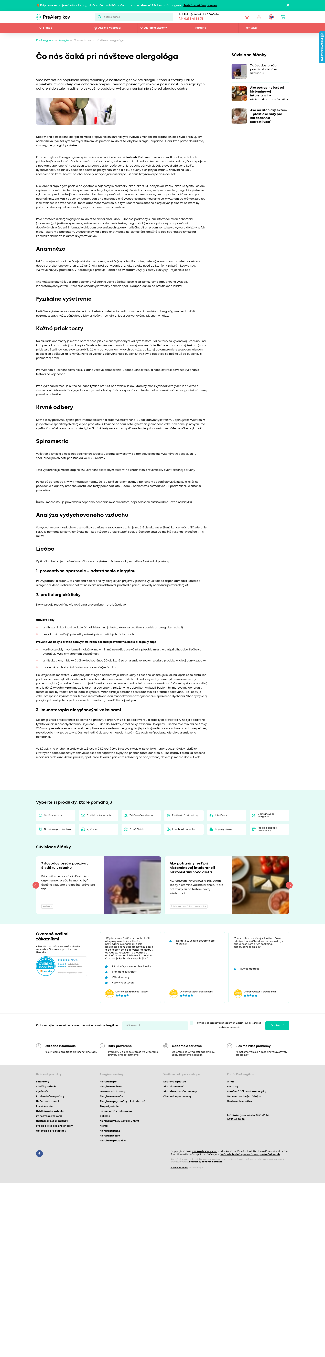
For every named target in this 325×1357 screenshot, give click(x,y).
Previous (35, 885)
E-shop (47, 28)
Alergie (64, 40)
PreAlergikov (45, 40)
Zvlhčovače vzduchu (141, 815)
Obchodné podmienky (177, 1096)
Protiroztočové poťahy (185, 815)
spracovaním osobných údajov (226, 1023)
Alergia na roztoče (111, 1096)
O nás (230, 1082)
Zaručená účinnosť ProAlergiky (246, 1092)
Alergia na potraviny (113, 1141)
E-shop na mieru (179, 1168)
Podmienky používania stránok (206, 1162)
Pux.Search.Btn (99, 17)
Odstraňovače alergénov (266, 815)
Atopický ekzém (110, 1106)
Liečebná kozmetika (183, 829)
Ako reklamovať (173, 1087)
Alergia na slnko (110, 1136)
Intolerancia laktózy (112, 1092)
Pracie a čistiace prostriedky (267, 829)
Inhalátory (221, 815)
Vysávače (92, 829)
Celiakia (105, 1116)
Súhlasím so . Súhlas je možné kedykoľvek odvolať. (229, 1025)
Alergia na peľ (108, 1082)
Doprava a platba (174, 1082)
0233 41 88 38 (194, 18)
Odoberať (277, 1025)
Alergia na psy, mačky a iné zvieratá (122, 1101)
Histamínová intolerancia (116, 1111)
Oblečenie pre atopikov (57, 829)
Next (289, 885)
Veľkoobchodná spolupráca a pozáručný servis (250, 1154)
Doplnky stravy (223, 829)
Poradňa (200, 28)
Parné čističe (136, 829)
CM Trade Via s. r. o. (204, 1152)
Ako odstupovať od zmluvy (180, 1092)
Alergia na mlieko (111, 1087)
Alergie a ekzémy (155, 28)
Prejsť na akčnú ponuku (200, 5)
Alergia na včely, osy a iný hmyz (119, 1121)
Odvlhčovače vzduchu (99, 815)
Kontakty (251, 28)
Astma (104, 1126)
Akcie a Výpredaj (109, 28)
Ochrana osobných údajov (244, 1096)
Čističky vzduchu (53, 815)
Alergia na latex (110, 1131)
